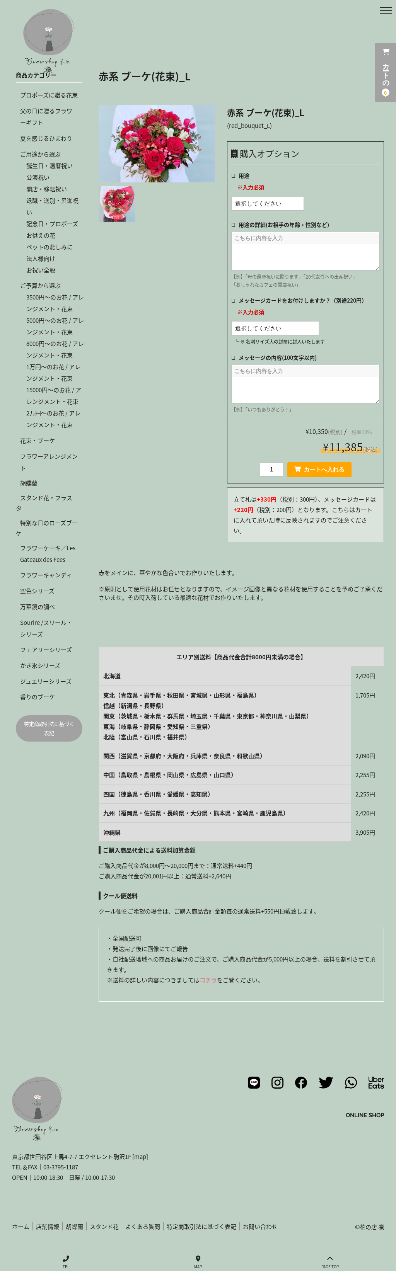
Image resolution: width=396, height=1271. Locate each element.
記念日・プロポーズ (52, 223)
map (140, 1156)
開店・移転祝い (46, 189)
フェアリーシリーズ (46, 649)
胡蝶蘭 (29, 483)
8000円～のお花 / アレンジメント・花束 (55, 349)
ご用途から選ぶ (40, 154)
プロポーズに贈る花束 (49, 95)
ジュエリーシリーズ (46, 681)
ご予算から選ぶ (40, 285)
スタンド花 (104, 1226)
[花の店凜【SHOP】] (48, 69)
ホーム (20, 1226)
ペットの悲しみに (49, 247)
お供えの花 (40, 235)
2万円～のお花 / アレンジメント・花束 (53, 419)
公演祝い (38, 177)
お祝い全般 (40, 270)
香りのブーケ (37, 696)
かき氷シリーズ (40, 665)
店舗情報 (47, 1226)
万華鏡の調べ (37, 606)
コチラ (208, 980)
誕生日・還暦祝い (49, 166)
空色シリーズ (37, 591)
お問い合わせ (260, 1226)
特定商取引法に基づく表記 (49, 728)
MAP (198, 1266)
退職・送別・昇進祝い (52, 206)
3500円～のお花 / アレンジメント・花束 (55, 303)
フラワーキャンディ (46, 575)
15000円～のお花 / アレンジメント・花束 (53, 395)
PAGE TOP (330, 1266)
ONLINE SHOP (365, 1115)
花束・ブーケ (37, 440)
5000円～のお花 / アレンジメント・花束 (55, 326)
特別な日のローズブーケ (47, 528)
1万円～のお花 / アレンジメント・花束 (53, 372)
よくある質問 (142, 1226)
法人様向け (40, 258)
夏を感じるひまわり (46, 138)
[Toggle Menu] (386, 10)
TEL (66, 1266)
